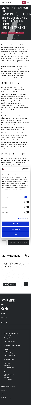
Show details (22, 218)
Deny (15, 234)
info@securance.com (6, 305)
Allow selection (15, 229)
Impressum (4, 390)
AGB (2, 394)
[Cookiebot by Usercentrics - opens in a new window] (22, 169)
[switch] (26, 202)
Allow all (15, 224)
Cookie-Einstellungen (6, 398)
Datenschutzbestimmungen (8, 386)
